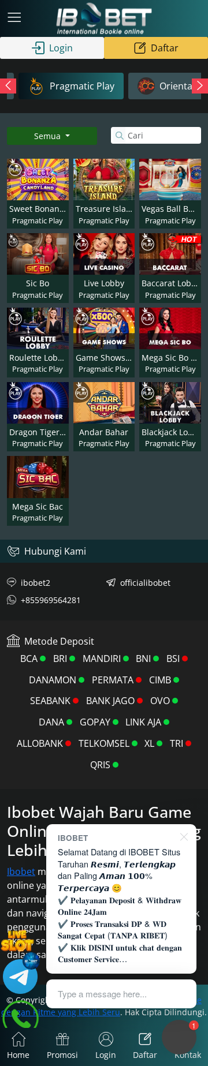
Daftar (165, 48)
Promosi (62, 1054)
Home (18, 1054)
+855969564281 (51, 599)
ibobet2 (35, 582)
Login (61, 48)
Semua (48, 135)
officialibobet (145, 582)
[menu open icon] (14, 18)
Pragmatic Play (82, 86)
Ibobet (21, 871)
